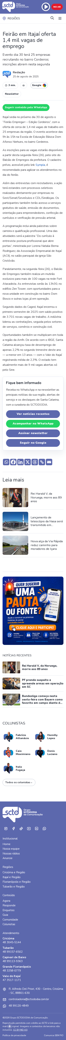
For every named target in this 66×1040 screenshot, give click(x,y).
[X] (27, 462)
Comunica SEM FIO (53, 1035)
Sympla (40, 165)
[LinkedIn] (36, 828)
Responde (9, 905)
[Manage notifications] (10, 1026)
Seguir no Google (33, 443)
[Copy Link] (42, 462)
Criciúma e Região (14, 872)
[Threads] (35, 462)
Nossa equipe (11, 849)
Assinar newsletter (33, 433)
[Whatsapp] (6, 462)
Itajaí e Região (12, 877)
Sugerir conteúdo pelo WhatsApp (26, 107)
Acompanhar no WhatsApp (33, 424)
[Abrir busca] (52, 18)
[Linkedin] (20, 462)
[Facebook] (13, 462)
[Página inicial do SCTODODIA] (16, 7)
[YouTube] (29, 828)
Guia (5, 915)
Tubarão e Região (14, 886)
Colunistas (9, 924)
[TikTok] (21, 828)
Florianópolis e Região (17, 882)
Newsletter (12, 94)
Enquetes (8, 910)
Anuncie (7, 858)
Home (6, 844)
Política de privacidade (14, 1035)
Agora (6, 901)
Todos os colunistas (19, 782)
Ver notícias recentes (33, 414)
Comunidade (10, 919)
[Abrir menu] (60, 18)
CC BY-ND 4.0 (20, 1029)
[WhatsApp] (44, 828)
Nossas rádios (11, 853)
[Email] (49, 462)
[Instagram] (6, 828)
